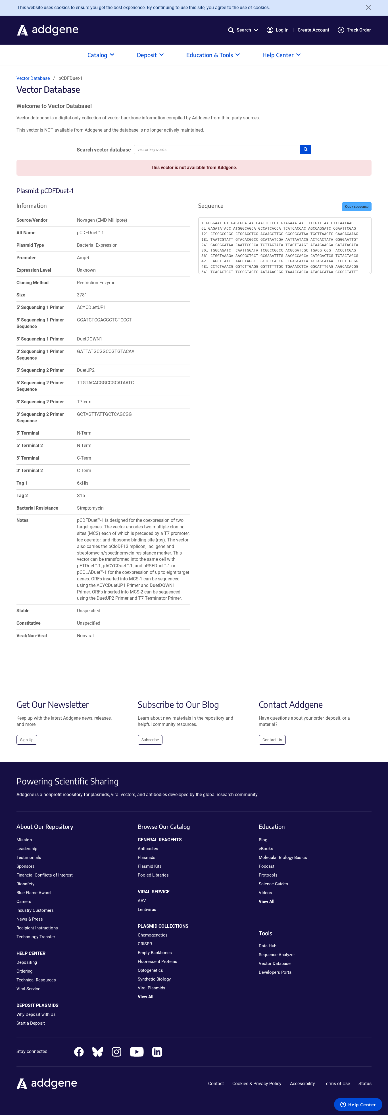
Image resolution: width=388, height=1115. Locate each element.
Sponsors (25, 866)
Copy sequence (356, 207)
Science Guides (273, 883)
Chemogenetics (153, 935)
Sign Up (27, 740)
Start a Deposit (30, 1023)
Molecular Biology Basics (283, 857)
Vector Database (33, 78)
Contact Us (272, 740)
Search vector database (104, 150)
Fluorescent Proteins (157, 961)
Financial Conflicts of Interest (44, 875)
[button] (243, 30)
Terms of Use (337, 1083)
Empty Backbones (155, 952)
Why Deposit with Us (36, 1014)
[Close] (366, 7)
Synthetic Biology (154, 979)
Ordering (24, 971)
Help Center (278, 54)
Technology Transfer (35, 936)
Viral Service (28, 988)
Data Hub (267, 945)
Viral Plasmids (151, 988)
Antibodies (148, 848)
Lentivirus (147, 909)
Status (365, 1083)
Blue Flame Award (33, 892)
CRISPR (145, 943)
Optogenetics (150, 970)
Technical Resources (36, 980)
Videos (265, 892)
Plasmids (146, 857)
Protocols (268, 875)
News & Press (29, 919)
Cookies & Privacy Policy (256, 1083)
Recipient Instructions (37, 928)
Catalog (97, 54)
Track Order (359, 30)
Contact (216, 1083)
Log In (282, 30)
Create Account (313, 30)
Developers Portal (276, 972)
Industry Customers (35, 910)
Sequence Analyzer (277, 954)
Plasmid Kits (150, 866)
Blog (263, 839)
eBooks (266, 848)
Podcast (266, 866)
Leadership (26, 848)
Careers (23, 901)
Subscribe (150, 740)
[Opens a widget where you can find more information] (358, 1105)
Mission (24, 839)
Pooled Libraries (153, 875)
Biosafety (25, 883)
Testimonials (28, 857)
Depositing (26, 962)
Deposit (147, 54)
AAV (142, 900)
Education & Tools (209, 54)
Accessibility (302, 1083)
